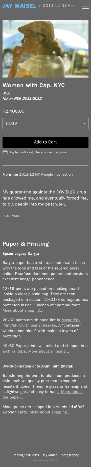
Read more (11, 216)
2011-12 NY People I (37, 174)
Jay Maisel (19, 6)
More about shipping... (23, 310)
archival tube (14, 351)
